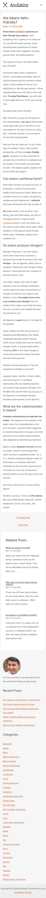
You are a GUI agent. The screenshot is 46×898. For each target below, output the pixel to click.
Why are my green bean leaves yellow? (21, 583)
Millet (5, 831)
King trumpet (9, 805)
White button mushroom (14, 879)
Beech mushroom (11, 757)
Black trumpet (9, 761)
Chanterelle (8, 770)
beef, (30, 474)
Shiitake (6, 870)
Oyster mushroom (11, 844)
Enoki (5, 779)
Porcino (6, 853)
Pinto (5, 849)
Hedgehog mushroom (13, 796)
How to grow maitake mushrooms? (19, 725)
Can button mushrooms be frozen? (19, 704)
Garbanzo (7, 792)
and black (20, 31)
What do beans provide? (18, 547)
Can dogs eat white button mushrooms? (21, 700)
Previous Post (23, 517)
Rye (4, 866)
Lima (5, 818)
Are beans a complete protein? (21, 615)
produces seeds (10, 223)
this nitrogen (34, 391)
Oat (4, 840)
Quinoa (6, 862)
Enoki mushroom (10, 783)
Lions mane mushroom (13, 822)
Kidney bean (9, 801)
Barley (6, 748)
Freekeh (7, 787)
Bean (5, 26)
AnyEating (19, 4)
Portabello (7, 857)
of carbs (20, 118)
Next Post (23, 525)
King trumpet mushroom (14, 809)
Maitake (6, 827)
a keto (38, 129)
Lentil (5, 814)
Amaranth (7, 744)
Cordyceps (8, 774)
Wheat (6, 875)
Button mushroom (11, 765)
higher (30, 450)
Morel (5, 835)
